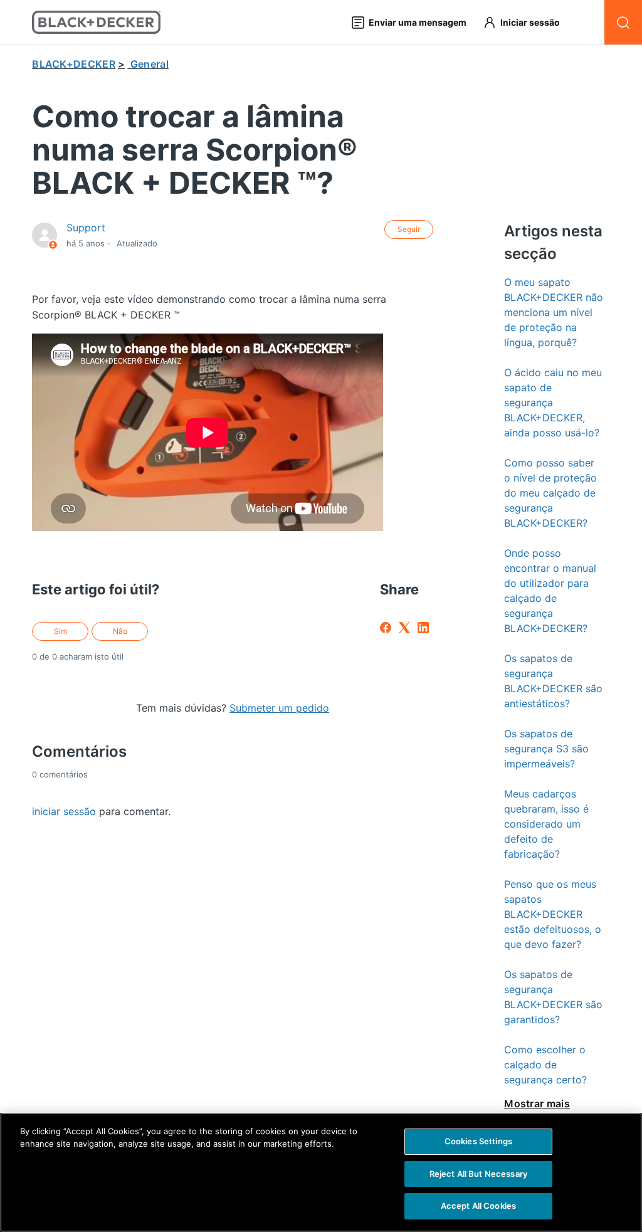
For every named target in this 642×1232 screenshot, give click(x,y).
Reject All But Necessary (478, 1174)
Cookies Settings (478, 1141)
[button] (527, 22)
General (149, 64)
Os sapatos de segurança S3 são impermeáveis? (546, 748)
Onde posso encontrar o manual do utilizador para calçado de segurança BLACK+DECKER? (550, 590)
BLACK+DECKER (73, 64)
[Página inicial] (96, 22)
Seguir (408, 229)
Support (85, 227)
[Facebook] (385, 627)
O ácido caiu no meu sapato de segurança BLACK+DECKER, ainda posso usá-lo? (553, 402)
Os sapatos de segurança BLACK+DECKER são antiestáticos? (553, 681)
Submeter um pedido (279, 708)
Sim (60, 631)
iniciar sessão (64, 811)
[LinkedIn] (423, 627)
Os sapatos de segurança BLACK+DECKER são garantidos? (553, 997)
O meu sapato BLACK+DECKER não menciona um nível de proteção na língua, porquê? (553, 312)
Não (120, 631)
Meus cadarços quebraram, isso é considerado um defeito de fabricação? (546, 823)
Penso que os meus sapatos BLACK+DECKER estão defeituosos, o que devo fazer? (552, 914)
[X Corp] (404, 627)
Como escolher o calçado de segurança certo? (545, 1064)
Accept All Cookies (478, 1206)
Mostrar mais (537, 1103)
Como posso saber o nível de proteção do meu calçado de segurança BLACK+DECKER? (550, 492)
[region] (321, 1172)
